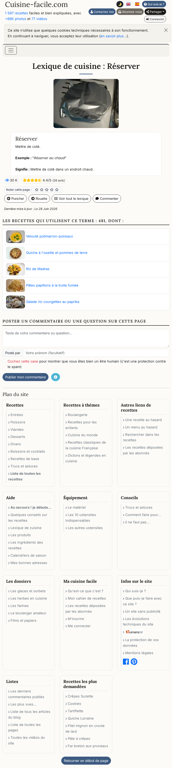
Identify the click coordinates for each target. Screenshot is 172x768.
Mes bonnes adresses (28, 563)
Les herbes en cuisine (28, 598)
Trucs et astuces (24, 466)
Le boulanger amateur (28, 613)
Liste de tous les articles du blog (29, 714)
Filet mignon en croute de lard (85, 728)
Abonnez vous (131, 11)
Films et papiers (23, 620)
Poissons (17, 422)
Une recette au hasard (143, 420)
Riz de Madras (38, 269)
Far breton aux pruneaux (88, 746)
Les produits (20, 535)
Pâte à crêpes (79, 738)
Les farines (19, 606)
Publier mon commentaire (25, 377)
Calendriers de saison (28, 555)
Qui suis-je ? (155, 4)
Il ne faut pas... (137, 522)
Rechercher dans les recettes (141, 437)
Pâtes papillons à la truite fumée (52, 285)
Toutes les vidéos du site (26, 740)
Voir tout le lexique (73, 198)
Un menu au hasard (141, 427)
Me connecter (79, 626)
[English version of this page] (128, 4)
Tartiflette (75, 711)
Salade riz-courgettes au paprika (52, 302)
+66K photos (15, 19)
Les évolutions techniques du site (138, 622)
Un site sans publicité (142, 611)
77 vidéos (39, 19)
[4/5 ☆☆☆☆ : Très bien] (51, 189)
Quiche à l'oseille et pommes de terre (56, 253)
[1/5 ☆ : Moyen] (36, 189)
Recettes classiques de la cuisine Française (85, 445)
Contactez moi (103, 11)
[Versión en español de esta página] (137, 4)
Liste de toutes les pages (24, 727)
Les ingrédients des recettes (25, 545)
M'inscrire (76, 619)
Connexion (156, 19)
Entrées (16, 415)
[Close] (166, 30)
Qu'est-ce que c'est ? (85, 591)
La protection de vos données (141, 643)
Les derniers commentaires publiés (26, 694)
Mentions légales (139, 653)
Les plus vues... (23, 704)
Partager (155, 11)
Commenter (108, 198)
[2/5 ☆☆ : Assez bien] (41, 189)
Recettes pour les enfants (81, 425)
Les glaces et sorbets (28, 591)
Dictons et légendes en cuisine (85, 458)
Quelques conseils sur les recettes (27, 518)
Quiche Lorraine (81, 718)
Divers (15, 444)
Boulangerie (77, 415)
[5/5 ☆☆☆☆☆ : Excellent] (57, 189)
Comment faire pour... (143, 515)
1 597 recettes (16, 13)
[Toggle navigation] (11, 50)
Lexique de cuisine (26, 528)
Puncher (17, 198)
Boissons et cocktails (27, 451)
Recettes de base (24, 459)
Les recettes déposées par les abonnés (143, 450)
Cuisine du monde (83, 435)
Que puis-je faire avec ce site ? (142, 601)
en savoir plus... (113, 36)
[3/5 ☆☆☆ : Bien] (46, 189)
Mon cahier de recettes (87, 598)
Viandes (17, 429)
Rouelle (41, 198)
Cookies (74, 703)
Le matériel (77, 507)
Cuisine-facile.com (36, 4)
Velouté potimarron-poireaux (49, 236)
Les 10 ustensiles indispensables (80, 518)
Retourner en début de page (86, 761)
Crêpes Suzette (80, 696)
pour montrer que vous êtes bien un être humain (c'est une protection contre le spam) (87, 364)
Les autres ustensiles (85, 528)
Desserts (17, 437)
